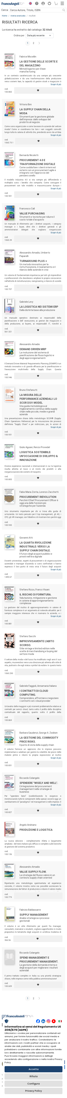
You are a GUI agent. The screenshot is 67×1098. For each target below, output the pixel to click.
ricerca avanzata (18, 16)
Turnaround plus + (33, 261)
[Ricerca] (63, 10)
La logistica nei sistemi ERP (39, 306)
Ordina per (19, 35)
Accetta (34, 1069)
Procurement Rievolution (38, 496)
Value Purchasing (32, 213)
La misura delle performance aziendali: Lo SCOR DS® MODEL (38, 398)
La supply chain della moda (35, 111)
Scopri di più (56, 84)
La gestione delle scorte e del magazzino (39, 63)
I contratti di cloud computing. (34, 692)
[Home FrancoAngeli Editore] (13, 4)
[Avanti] (39, 43)
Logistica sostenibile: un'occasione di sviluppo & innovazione (39, 456)
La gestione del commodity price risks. (39, 739)
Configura (33, 1083)
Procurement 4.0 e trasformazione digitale (37, 162)
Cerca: (4, 10)
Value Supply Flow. (33, 871)
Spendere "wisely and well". (39, 782)
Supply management (34, 914)
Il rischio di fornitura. (35, 594)
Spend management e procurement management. (39, 959)
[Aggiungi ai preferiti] (38, 90)
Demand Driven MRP (33, 349)
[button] (30, 3)
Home (4, 16)
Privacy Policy (33, 1090)
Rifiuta (34, 1076)
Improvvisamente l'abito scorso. (37, 643)
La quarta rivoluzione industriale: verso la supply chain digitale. (35, 546)
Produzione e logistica (36, 829)
